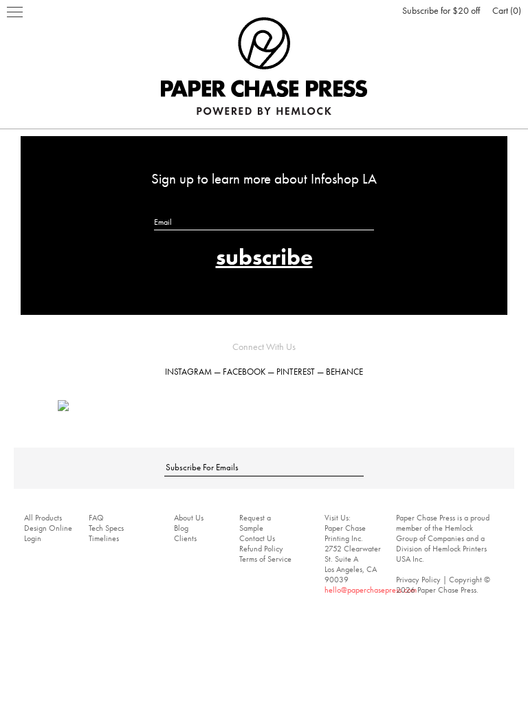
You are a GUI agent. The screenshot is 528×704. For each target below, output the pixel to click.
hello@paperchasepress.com (370, 589)
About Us (189, 517)
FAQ (96, 517)
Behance (344, 371)
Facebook (244, 371)
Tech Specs (106, 528)
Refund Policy (261, 548)
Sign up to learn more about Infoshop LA (264, 178)
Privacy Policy (418, 579)
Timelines (104, 538)
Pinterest (295, 371)
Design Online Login (48, 533)
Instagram (188, 371)
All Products (43, 517)
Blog (181, 528)
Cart (505, 10)
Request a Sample (255, 523)
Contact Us (257, 538)
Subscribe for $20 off (441, 10)
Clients (185, 538)
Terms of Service (265, 558)
